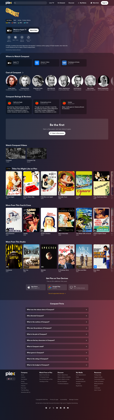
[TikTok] (50, 408)
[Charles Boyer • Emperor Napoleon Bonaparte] (25, 83)
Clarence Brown (16, 50)
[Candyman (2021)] (14, 258)
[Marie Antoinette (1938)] (66, 222)
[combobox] (31, 2)
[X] (53, 408)
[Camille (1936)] (31, 222)
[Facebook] (60, 408)
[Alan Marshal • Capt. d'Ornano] (51, 83)
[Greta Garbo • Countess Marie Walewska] (11, 83)
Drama (24, 20)
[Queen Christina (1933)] (49, 222)
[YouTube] (68, 408)
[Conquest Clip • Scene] (37, 155)
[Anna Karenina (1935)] (14, 222)
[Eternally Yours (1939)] (66, 185)
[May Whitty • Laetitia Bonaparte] (90, 83)
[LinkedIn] (64, 408)
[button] (28, 38)
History (28, 20)
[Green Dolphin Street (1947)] (101, 222)
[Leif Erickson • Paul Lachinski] (77, 83)
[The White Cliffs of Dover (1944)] (84, 222)
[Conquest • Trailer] (16, 155)
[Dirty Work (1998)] (101, 258)
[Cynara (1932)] (84, 185)
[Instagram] (46, 408)
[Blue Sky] (57, 408)
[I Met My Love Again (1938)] (49, 185)
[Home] (9, 3)
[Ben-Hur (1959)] (31, 258)
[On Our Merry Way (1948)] (31, 185)
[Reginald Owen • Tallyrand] (38, 83)
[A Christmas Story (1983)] (66, 258)
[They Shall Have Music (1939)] (101, 185)
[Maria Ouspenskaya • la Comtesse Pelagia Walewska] (104, 83)
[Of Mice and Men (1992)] (84, 258)
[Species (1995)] (49, 258)
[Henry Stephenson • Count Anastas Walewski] (64, 83)
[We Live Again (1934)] (14, 185)
